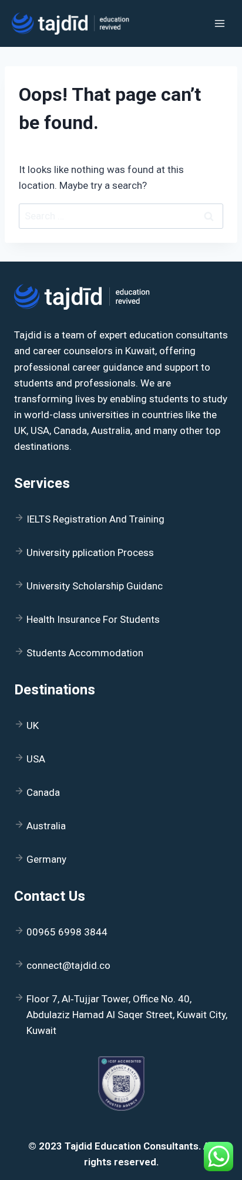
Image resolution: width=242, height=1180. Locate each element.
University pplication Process (90, 552)
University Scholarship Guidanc (94, 586)
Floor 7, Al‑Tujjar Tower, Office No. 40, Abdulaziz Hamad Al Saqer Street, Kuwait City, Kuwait (126, 1014)
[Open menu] (219, 23)
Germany (46, 859)
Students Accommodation (84, 653)
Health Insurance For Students (93, 619)
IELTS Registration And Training (95, 519)
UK (32, 725)
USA (35, 759)
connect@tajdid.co (68, 965)
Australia (46, 826)
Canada (43, 792)
